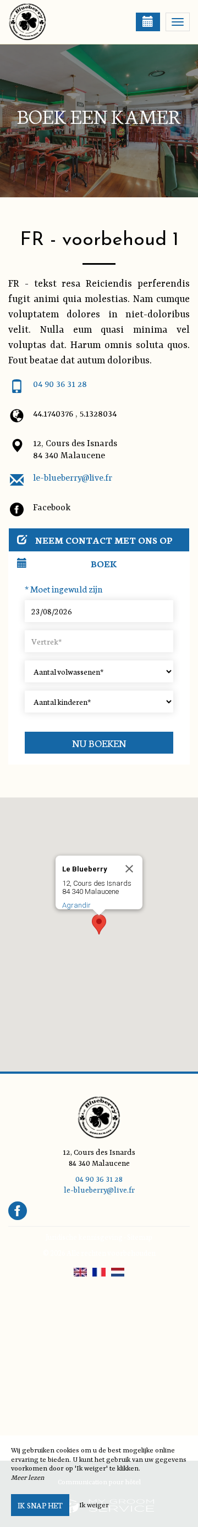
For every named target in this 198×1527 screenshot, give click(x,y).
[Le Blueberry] (63, 22)
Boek (104, 563)
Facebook (51, 508)
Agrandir (76, 905)
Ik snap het (40, 1505)
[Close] (129, 869)
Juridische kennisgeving (84, 1237)
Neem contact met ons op (104, 539)
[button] (99, 924)
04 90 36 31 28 (60, 385)
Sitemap (139, 1237)
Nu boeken (99, 743)
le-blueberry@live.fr (72, 478)
